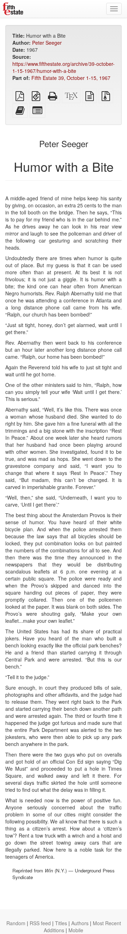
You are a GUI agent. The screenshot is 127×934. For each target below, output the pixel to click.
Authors (80, 923)
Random (15, 923)
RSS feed (40, 923)
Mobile (75, 930)
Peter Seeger (47, 42)
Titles (61, 923)
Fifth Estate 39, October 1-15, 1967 (70, 77)
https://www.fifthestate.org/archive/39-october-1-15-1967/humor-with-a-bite (63, 67)
